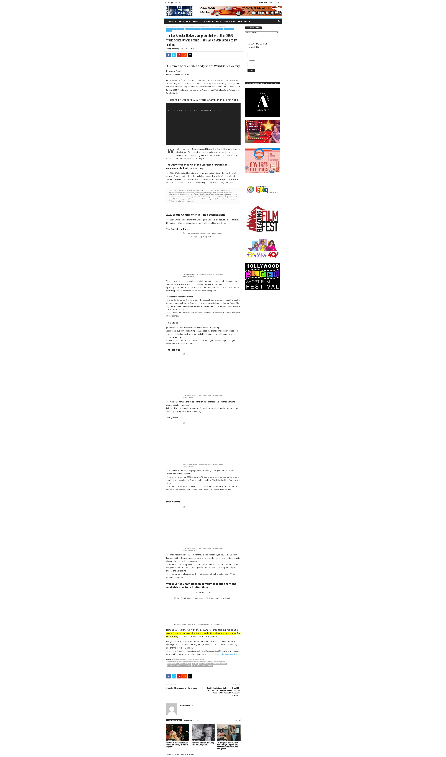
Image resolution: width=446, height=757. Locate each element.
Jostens (195, 663)
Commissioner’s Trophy (217, 661)
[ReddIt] (184, 55)
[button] (278, 21)
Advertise (183, 21)
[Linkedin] (172, 3)
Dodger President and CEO (175, 663)
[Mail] (176, 3)
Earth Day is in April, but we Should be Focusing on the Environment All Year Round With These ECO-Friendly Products (223, 691)
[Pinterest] (179, 55)
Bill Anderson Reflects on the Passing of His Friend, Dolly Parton (203, 744)
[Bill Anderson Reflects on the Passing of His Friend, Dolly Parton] (203, 732)
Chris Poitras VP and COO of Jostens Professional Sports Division (187, 661)
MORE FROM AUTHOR (191, 720)
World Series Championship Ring (202, 666)
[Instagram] (168, 3)
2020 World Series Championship (182, 659)
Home (167, 26)
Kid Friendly (195, 29)
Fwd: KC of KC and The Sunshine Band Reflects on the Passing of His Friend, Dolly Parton (177, 745)
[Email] (190, 55)
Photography (244, 21)
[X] (179, 3)
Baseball (180, 29)
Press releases (229, 29)
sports (169, 31)
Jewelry (187, 29)
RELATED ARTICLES (174, 720)
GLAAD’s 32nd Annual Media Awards (181, 688)
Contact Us (229, 21)
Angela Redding (173, 48)
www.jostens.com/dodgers (226, 654)
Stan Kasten (186, 666)
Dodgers (188, 663)
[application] (203, 124)
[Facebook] (165, 3)
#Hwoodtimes (175, 26)
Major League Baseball (174, 666)
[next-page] (239, 720)
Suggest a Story (211, 21)
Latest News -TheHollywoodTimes (211, 29)
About (171, 21)
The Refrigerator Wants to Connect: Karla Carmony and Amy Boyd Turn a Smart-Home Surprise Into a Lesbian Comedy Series (227, 746)
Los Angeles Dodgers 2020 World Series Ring (212, 663)
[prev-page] (236, 720)
